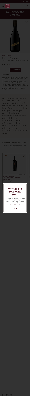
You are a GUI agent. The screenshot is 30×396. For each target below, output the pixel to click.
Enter (15, 208)
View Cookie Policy (15, 204)
